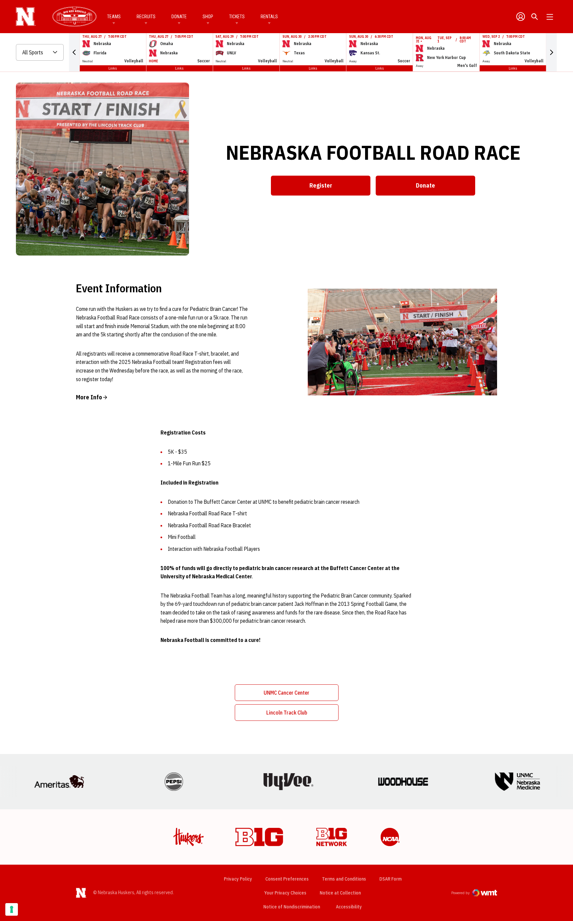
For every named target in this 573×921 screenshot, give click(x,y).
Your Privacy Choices (285, 893)
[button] (74, 52)
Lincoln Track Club (302, 714)
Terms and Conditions (344, 879)
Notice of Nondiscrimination (291, 907)
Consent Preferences (287, 879)
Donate (179, 16)
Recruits (146, 16)
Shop (208, 16)
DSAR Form (390, 879)
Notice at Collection (340, 893)
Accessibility (349, 906)
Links (112, 68)
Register (339, 188)
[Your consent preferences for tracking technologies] (11, 909)
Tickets (237, 16)
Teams (114, 16)
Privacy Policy (238, 879)
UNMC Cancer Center (301, 694)
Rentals (269, 16)
